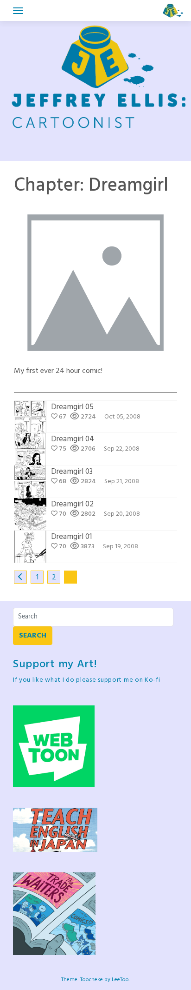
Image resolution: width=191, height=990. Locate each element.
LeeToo (120, 979)
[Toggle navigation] (18, 11)
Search (32, 636)
